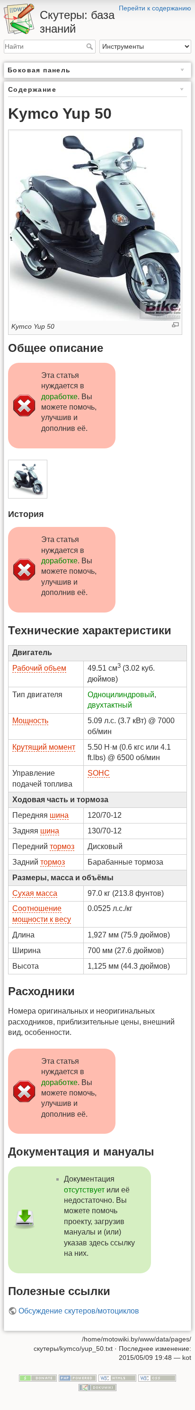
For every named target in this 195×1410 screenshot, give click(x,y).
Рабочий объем (39, 668)
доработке (59, 397)
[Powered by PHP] (78, 1377)
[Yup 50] (27, 479)
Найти (90, 46)
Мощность (30, 721)
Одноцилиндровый (121, 695)
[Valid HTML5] (117, 1377)
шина (59, 815)
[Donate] (38, 1377)
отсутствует (84, 1190)
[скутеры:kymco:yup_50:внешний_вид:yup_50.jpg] (95, 225)
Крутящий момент (43, 747)
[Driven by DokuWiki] (97, 1387)
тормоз (62, 846)
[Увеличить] (175, 324)
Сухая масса (34, 893)
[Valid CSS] (157, 1377)
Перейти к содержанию (155, 8)
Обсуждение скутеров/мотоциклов (78, 1311)
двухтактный (110, 705)
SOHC (99, 773)
